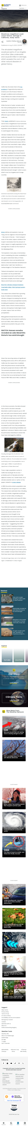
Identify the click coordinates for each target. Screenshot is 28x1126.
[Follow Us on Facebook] (3, 1063)
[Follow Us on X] (23, 1063)
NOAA (3, 232)
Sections (21, 8)
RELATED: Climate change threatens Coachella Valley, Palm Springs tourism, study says (13, 287)
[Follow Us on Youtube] (11, 1063)
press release (16, 482)
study (6, 121)
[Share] (2, 42)
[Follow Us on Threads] (19, 1063)
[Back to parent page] (4, 7)
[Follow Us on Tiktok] (15, 1063)
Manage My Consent (7, 1019)
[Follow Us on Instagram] (7, 1063)
